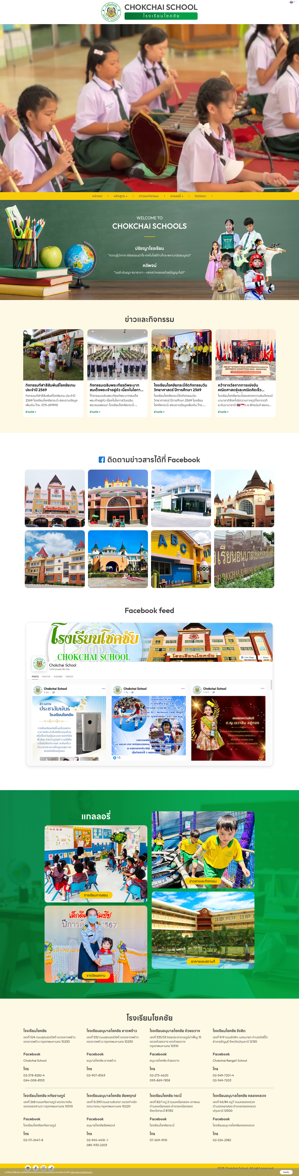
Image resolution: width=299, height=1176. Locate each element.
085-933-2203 (97, 1145)
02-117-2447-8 (33, 1140)
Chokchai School (34, 1060)
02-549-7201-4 (223, 1075)
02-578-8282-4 (34, 1075)
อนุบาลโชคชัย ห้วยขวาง (164, 1060)
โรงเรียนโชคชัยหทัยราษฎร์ (39, 1125)
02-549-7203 (222, 1080)
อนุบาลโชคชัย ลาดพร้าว (101, 1060)
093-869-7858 (160, 1080)
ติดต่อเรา (200, 196)
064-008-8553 (34, 1080)
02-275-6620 (159, 1075)
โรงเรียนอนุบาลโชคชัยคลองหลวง (233, 1125)
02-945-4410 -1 (97, 1140)
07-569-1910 (158, 1140)
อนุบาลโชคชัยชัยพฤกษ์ (101, 1125)
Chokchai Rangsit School (230, 1060)
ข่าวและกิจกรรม (149, 196)
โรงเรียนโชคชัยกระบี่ (162, 1125)
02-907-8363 (96, 1075)
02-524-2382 (222, 1140)
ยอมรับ (286, 1172)
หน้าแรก (97, 196)
